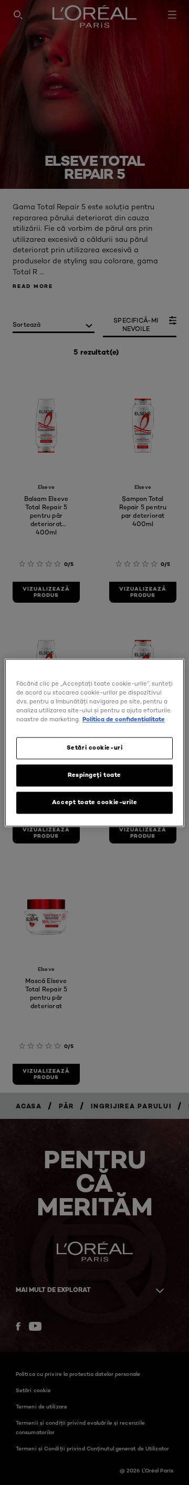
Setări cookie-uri (95, 747)
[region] (94, 742)
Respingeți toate (94, 774)
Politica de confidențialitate (123, 719)
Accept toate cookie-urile (94, 802)
